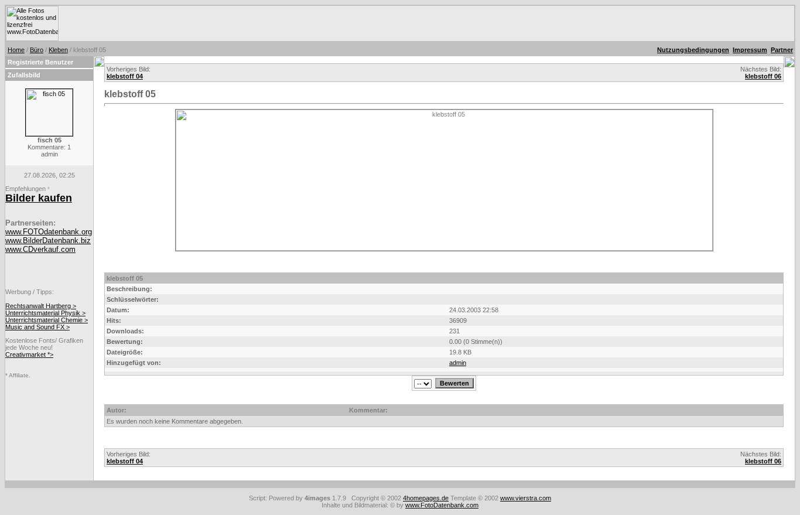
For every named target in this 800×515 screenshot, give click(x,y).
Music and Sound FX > (37, 326)
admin (457, 362)
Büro (36, 49)
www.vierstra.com (525, 498)
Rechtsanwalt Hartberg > (40, 305)
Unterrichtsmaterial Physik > (45, 312)
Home (16, 49)
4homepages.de (426, 498)
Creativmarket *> (29, 354)
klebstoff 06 (763, 76)
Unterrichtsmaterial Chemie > (46, 319)
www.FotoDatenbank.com (441, 505)
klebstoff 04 (125, 76)
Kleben (58, 49)
